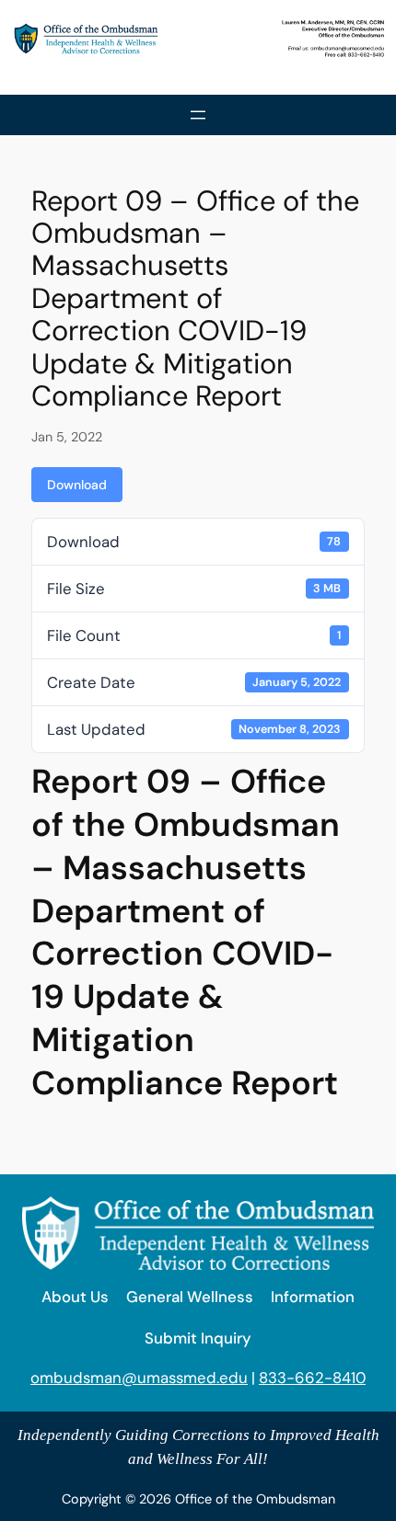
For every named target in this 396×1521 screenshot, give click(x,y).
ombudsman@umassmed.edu (139, 1377)
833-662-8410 (312, 1377)
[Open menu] (198, 115)
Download (77, 484)
